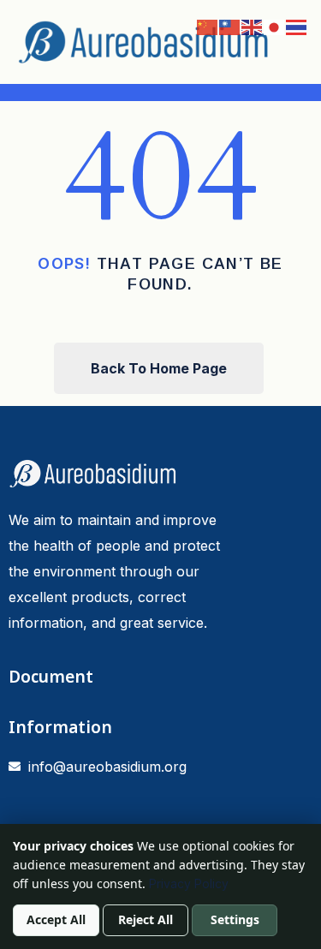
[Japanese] (275, 25)
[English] (252, 25)
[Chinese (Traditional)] (230, 25)
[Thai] (297, 25)
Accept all (56, 919)
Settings (235, 919)
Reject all (145, 919)
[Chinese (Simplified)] (208, 25)
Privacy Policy (189, 883)
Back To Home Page (159, 368)
